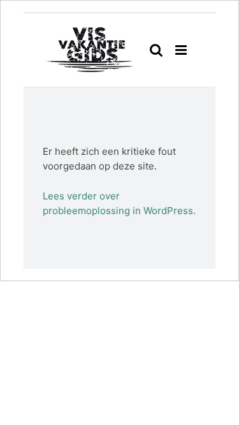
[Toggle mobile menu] (182, 50)
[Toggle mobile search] (156, 50)
